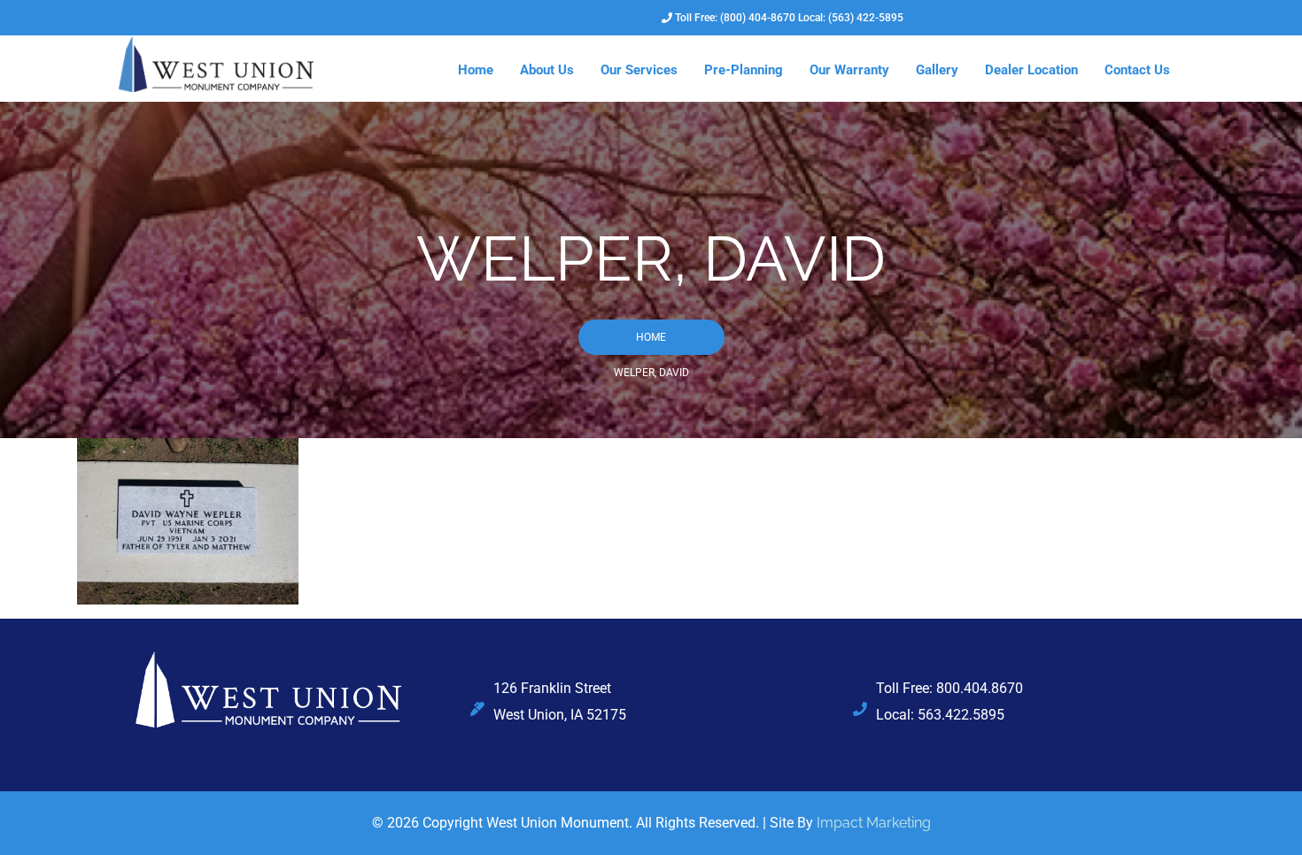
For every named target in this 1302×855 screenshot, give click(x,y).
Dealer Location (1031, 70)
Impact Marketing (874, 822)
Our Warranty (849, 70)
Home (475, 70)
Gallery (937, 70)
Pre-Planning (743, 70)
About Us (547, 70)
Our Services (639, 70)
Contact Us (1137, 70)
